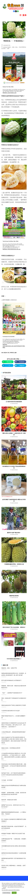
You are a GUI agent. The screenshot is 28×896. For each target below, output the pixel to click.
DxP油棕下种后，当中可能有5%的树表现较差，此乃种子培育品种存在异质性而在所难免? (14, 774)
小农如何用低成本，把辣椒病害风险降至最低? (13, 732)
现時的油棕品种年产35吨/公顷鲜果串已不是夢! (13, 705)
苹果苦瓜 (12, 352)
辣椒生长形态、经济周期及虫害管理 (10, 748)
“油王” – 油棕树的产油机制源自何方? (11, 693)
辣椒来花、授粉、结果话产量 (9, 668)
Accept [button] (14, 892)
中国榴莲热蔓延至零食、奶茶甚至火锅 (14, 564)
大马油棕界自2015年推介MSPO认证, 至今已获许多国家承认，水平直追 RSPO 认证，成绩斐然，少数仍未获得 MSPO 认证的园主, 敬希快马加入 (13, 756)
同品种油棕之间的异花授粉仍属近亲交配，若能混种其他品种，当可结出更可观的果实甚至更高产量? (13, 765)
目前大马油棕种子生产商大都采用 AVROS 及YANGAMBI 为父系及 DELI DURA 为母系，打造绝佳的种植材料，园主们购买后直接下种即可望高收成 (13, 740)
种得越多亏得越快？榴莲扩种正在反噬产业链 (13, 833)
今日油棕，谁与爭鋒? (7, 780)
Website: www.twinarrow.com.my (11, 249)
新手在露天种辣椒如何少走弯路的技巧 (11, 680)
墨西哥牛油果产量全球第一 (14, 532)
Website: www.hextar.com (9, 92)
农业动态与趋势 (7, 47)
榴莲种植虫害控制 (14, 595)
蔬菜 (8, 48)
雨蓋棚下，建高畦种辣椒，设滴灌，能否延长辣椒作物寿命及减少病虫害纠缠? (13, 793)
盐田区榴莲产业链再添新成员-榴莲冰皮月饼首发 (14, 500)
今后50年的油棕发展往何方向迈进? (10, 710)
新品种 (5, 352)
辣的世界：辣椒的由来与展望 (9, 799)
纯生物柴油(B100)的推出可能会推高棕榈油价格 (14, 467)
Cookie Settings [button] (6, 892)
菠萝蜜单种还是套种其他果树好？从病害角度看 (13, 853)
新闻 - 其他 (14, 47)
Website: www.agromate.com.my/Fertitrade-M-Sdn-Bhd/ (14, 346)
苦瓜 (8, 352)
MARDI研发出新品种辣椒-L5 (14, 658)
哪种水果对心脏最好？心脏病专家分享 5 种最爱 (14, 434)
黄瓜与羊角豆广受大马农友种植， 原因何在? (14, 627)
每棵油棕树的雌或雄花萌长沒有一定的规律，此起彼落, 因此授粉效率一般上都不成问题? (13, 674)
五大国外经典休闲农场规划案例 (14, 401)
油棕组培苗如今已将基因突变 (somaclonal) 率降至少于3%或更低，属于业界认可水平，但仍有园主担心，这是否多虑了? (13, 724)
